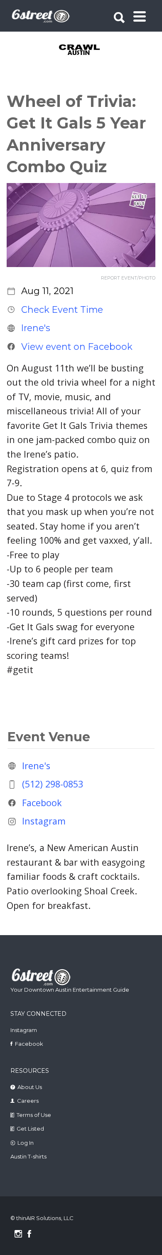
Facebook (42, 803)
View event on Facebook (77, 346)
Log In (25, 1142)
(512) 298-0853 (52, 784)
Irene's (35, 327)
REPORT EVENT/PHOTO (128, 278)
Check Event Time (62, 309)
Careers (28, 1100)
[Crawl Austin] (82, 50)
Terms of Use (34, 1114)
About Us (29, 1087)
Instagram (44, 821)
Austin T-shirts (28, 1156)
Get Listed (30, 1128)
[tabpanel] (82, 50)
